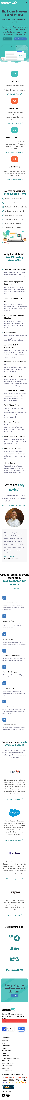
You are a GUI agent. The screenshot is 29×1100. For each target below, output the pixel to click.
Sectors (4, 1056)
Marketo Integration (13, 882)
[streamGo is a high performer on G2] (24, 1083)
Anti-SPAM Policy (7, 1069)
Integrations (5, 1051)
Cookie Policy (5, 1071)
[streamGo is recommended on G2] (5, 1083)
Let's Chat (14, 998)
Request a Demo (6, 1043)
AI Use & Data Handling (8, 1066)
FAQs (3, 1046)
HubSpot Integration (13, 802)
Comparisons (5, 1058)
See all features (13, 592)
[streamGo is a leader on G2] (11, 1083)
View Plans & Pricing (20, 42)
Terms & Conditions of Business (10, 1061)
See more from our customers (12, 508)
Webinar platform (13, 97)
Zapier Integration (13, 918)
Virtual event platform (13, 126)
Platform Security (6, 1053)
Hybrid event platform (13, 156)
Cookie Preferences (7, 1074)
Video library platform (13, 183)
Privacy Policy (5, 1063)
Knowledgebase (6, 1048)
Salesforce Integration (13, 843)
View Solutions (7, 42)
